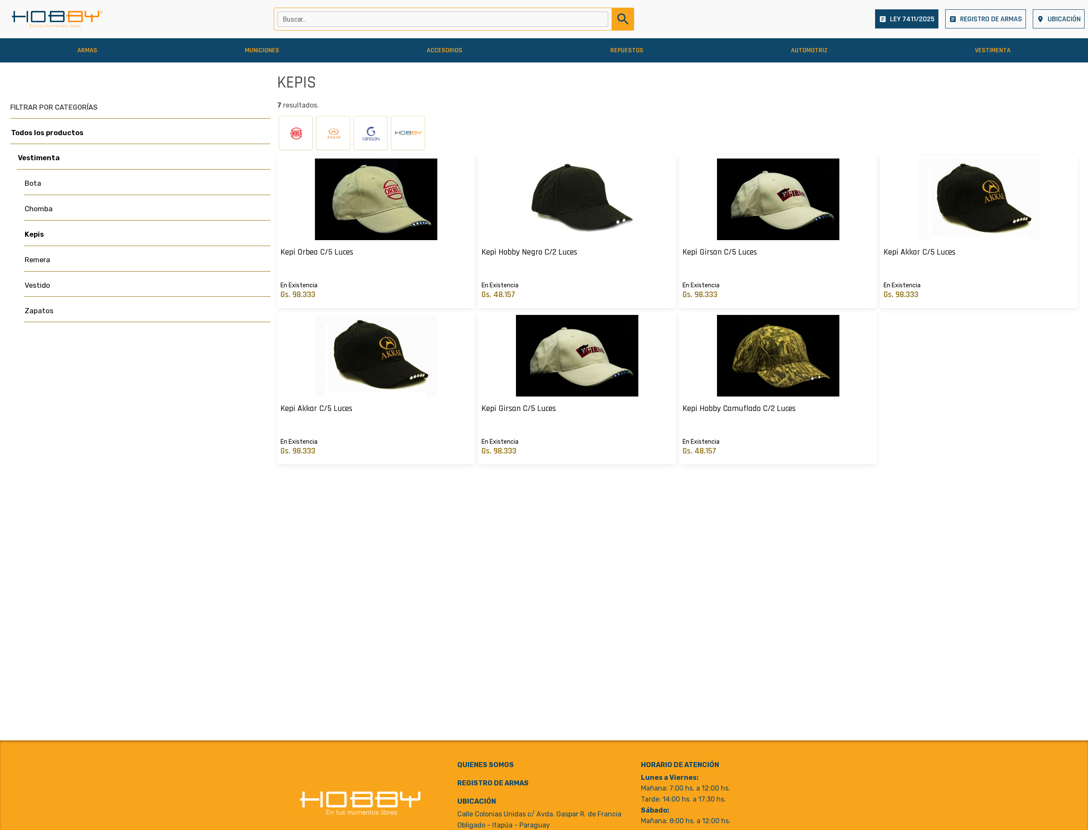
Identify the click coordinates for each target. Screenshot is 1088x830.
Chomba (39, 208)
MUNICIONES (262, 50)
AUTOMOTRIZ (809, 50)
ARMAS (87, 50)
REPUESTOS (626, 50)
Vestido (37, 285)
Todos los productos (47, 132)
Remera (37, 259)
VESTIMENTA (993, 50)
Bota (33, 183)
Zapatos (39, 310)
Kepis (34, 234)
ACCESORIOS (444, 50)
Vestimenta (39, 157)
